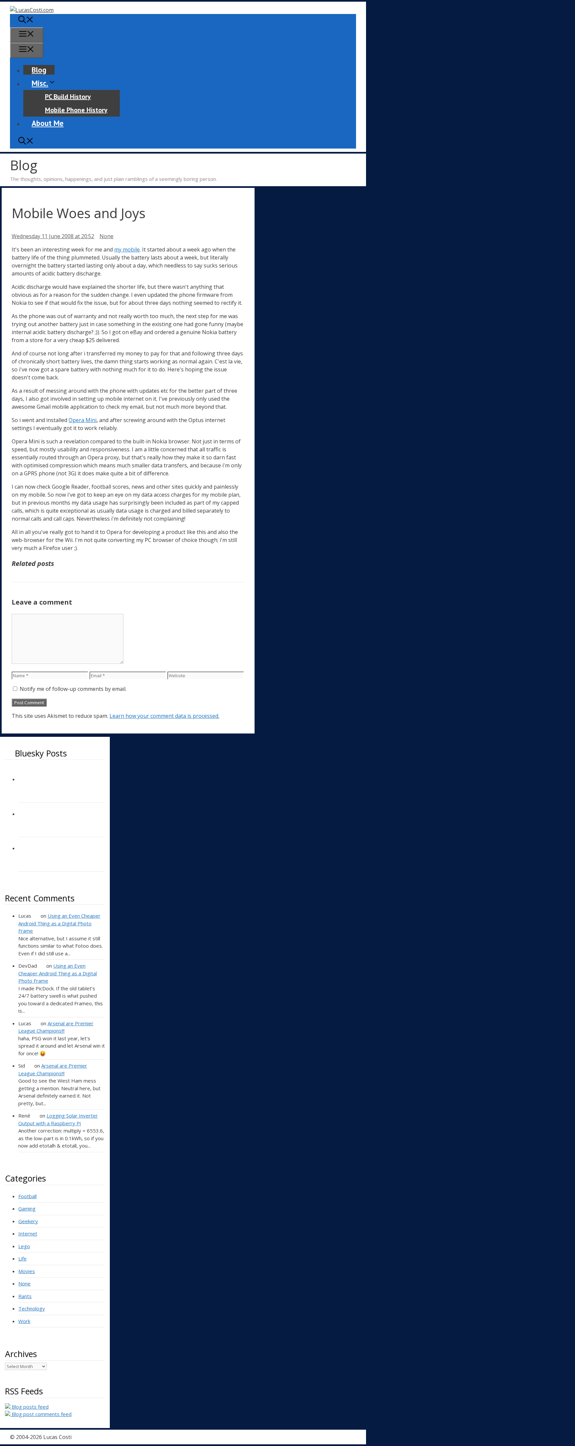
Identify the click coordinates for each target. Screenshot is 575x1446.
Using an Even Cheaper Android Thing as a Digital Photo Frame (59, 923)
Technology (31, 1308)
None (106, 236)
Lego (24, 1246)
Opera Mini (82, 420)
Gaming (27, 1208)
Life (22, 1258)
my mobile (127, 249)
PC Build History (68, 96)
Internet (27, 1233)
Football (27, 1196)
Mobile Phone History (76, 110)
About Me (48, 123)
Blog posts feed (29, 1406)
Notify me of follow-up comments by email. (73, 689)
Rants (25, 1296)
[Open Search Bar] (26, 20)
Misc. (40, 83)
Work (24, 1321)
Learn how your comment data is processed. (164, 716)
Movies (26, 1271)
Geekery (28, 1221)
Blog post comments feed (41, 1414)
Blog (39, 70)
